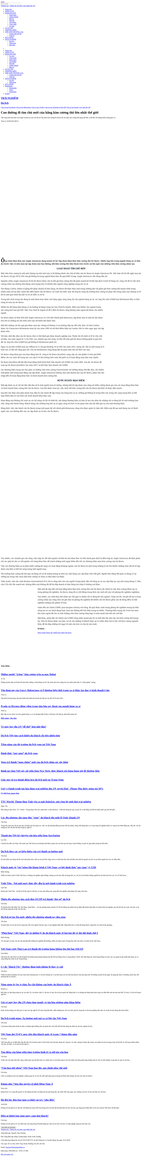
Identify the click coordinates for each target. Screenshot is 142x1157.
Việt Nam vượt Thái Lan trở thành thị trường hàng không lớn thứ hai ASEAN (42, 949)
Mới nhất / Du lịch (9, 718)
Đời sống (12, 45)
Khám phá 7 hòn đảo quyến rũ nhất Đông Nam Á (27, 1084)
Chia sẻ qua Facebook (8, 107)
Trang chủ (8, 9)
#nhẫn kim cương (59, 633)
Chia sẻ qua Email (72, 107)
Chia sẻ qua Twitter (37, 107)
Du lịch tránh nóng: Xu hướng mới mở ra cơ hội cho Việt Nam (34, 1018)
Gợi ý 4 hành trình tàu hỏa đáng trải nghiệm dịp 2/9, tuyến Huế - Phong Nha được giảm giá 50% (52, 788)
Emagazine (12, 92)
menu (2, 2)
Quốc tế (11, 36)
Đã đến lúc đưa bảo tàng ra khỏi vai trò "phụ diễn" (28, 1099)
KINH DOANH (10, 13)
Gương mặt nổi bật (15, 34)
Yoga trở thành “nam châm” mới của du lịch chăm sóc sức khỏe (34, 762)
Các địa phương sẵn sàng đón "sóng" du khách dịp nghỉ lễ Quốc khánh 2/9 (40, 817)
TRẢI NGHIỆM (10, 39)
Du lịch (11, 41)
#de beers (68, 633)
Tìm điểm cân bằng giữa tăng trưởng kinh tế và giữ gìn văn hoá (34, 1052)
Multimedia (8, 86)
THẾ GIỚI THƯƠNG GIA (14, 32)
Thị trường (12, 22)
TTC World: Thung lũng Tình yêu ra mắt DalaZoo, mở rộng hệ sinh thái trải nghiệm (46, 801)
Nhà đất (11, 20)
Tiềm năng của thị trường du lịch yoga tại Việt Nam (28, 744)
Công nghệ (12, 24)
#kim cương (42, 633)
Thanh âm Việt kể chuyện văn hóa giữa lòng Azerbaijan (30, 835)
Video (11, 90)
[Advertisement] (89, 648)
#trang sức (49, 633)
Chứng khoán (13, 17)
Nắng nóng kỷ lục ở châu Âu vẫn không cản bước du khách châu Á (36, 984)
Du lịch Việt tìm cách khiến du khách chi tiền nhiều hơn (30, 735)
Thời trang (12, 43)
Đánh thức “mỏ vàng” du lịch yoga (19, 753)
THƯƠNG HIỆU (11, 30)
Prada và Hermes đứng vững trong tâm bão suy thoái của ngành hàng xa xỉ (40, 706)
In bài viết (62, 107)
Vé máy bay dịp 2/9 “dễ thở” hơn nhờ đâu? (23, 726)
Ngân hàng (12, 15)
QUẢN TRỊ (9, 28)
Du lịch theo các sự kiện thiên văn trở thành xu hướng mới (32, 851)
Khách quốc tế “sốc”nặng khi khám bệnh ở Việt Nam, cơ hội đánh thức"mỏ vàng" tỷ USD (48, 867)
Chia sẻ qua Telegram (52, 107)
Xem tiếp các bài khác (8, 1127)
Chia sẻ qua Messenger (23, 107)
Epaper (7, 93)
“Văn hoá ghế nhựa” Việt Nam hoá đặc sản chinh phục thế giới (34, 1068)
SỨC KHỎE (9, 37)
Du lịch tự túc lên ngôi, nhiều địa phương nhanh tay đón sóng (33, 917)
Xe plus (11, 26)
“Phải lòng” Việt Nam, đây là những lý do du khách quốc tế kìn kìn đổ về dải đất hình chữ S (49, 933)
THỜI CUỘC (9, 11)
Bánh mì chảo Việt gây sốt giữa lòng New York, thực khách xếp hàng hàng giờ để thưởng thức (50, 771)
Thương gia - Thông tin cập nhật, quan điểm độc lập (18, 6)
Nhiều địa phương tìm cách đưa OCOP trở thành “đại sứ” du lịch (35, 899)
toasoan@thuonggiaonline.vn (15, 1147)
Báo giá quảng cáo (7, 1154)
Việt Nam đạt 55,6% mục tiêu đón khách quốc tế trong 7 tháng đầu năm (39, 1034)
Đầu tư (11, 19)
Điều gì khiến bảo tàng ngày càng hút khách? (25, 1115)
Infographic (13, 88)
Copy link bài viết (84, 107)
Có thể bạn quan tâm (10, 793)
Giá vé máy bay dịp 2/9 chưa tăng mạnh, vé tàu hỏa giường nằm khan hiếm (40, 1002)
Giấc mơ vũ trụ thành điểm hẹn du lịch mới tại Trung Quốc (32, 779)
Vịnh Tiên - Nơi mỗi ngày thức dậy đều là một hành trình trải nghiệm (38, 883)
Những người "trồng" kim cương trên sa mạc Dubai (28, 674)
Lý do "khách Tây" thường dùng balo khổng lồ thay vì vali (32, 966)
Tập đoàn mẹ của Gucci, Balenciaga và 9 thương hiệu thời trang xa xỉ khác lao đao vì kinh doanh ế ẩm (55, 690)
